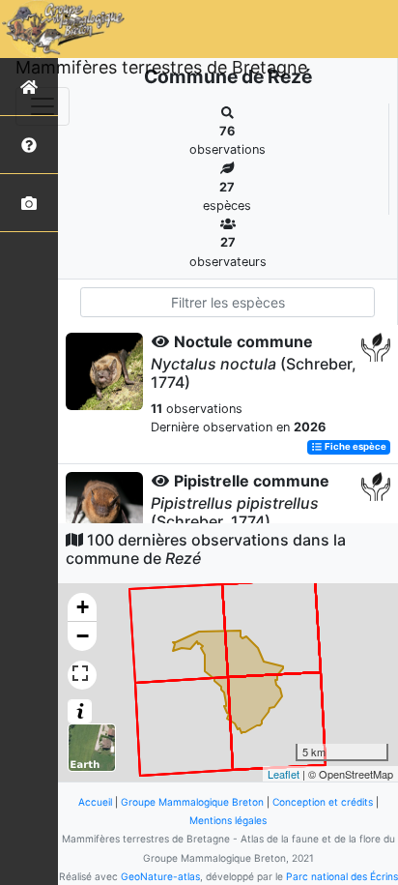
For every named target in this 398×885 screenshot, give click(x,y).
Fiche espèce (354, 447)
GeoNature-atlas (160, 876)
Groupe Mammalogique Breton (192, 802)
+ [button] (82, 607)
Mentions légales (228, 820)
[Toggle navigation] (42, 106)
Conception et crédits (322, 802)
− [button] (82, 636)
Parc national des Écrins (342, 876)
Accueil (95, 802)
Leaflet (283, 774)
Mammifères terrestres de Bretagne (161, 67)
